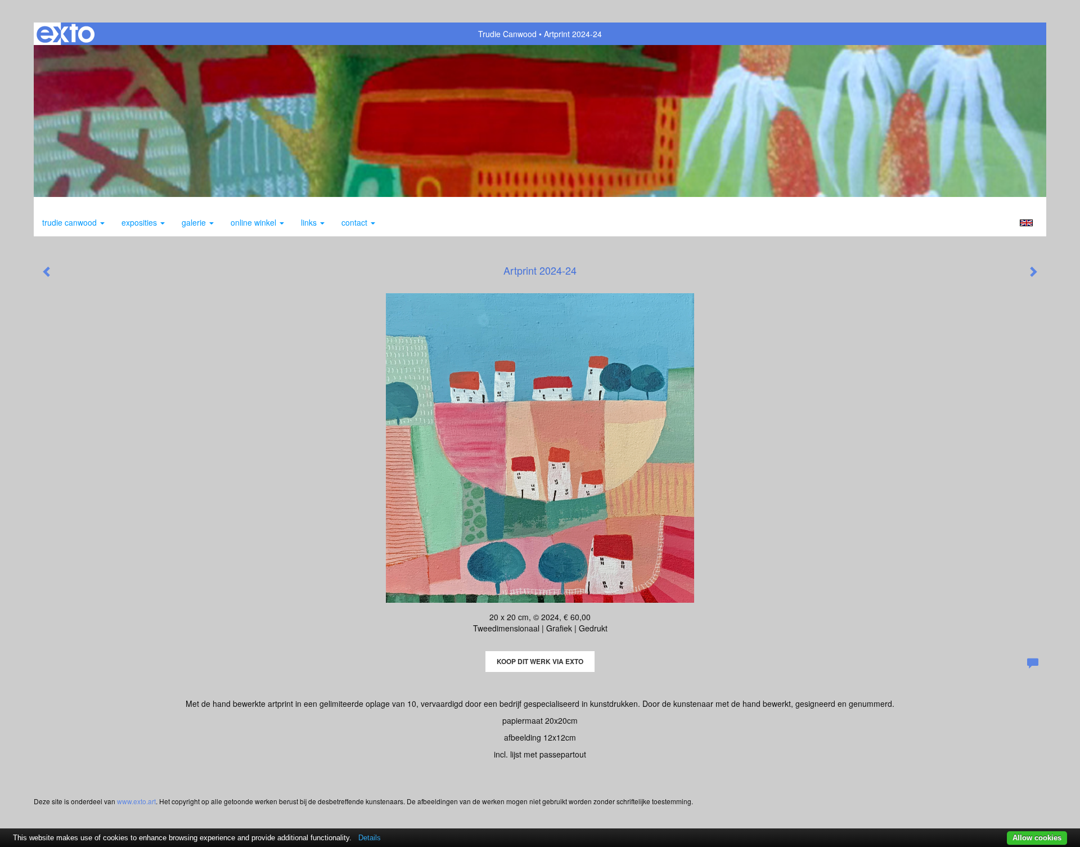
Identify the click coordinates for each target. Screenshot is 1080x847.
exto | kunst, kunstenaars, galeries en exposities (65, 34)
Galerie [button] (195, 222)
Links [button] (310, 222)
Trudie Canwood (507, 33)
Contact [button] (355, 222)
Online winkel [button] (254, 222)
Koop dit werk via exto (540, 661)
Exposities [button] (140, 222)
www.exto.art (136, 801)
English (1026, 222)
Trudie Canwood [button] (70, 222)
